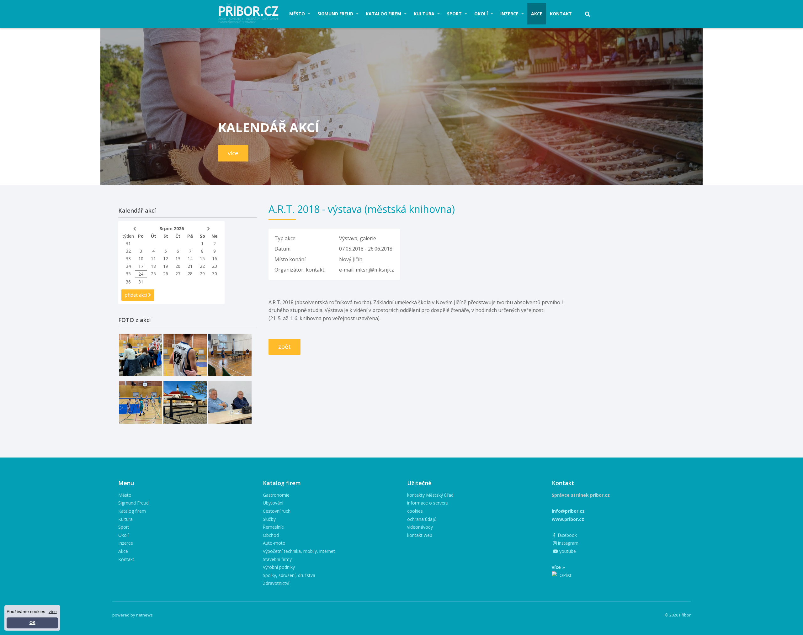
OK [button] (32, 623)
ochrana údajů (422, 519)
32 (128, 251)
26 (165, 274)
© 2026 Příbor (678, 615)
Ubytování (273, 503)
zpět (284, 346)
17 (140, 266)
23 (214, 266)
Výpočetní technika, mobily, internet (299, 551)
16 (214, 259)
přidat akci (136, 295)
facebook (566, 535)
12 (165, 259)
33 (128, 259)
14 (190, 259)
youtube (567, 551)
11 (153, 259)
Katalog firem (383, 14)
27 (177, 274)
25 (153, 274)
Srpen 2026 (172, 228)
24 (140, 274)
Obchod (271, 535)
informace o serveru (427, 503)
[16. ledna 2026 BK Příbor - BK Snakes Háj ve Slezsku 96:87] (185, 355)
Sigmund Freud (335, 14)
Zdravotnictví (276, 583)
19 (165, 266)
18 (153, 266)
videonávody (420, 527)
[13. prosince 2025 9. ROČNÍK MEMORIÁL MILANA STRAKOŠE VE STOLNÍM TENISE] (230, 355)
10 (140, 259)
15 (202, 259)
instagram (567, 543)
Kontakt (561, 14)
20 (177, 266)
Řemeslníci (274, 527)
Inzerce (509, 14)
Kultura (424, 14)
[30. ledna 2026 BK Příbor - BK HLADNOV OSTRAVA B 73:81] (140, 355)
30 (214, 274)
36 (128, 282)
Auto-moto (274, 543)
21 (190, 266)
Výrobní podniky (279, 567)
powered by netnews (132, 615)
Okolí (481, 14)
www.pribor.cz (568, 519)
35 (128, 274)
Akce (536, 14)
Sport (454, 14)
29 (202, 274)
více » (558, 567)
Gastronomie (276, 495)
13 (177, 259)
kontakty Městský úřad (430, 495)
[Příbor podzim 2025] (185, 402)
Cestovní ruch (276, 511)
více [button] (53, 611)
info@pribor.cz (568, 511)
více (233, 153)
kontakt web (419, 535)
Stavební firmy (277, 559)
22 (202, 266)
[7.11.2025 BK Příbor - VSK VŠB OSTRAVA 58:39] (140, 402)
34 (128, 266)
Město (297, 14)
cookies (415, 511)
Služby (269, 519)
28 (190, 274)
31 (128, 243)
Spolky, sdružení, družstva (289, 575)
